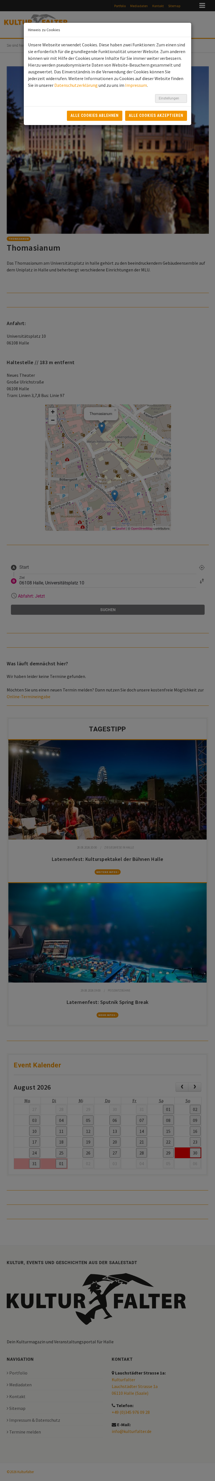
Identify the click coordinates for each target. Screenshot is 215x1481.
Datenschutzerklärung (76, 85)
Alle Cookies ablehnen (95, 115)
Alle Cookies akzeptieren (156, 115)
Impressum (136, 85)
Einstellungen (169, 98)
